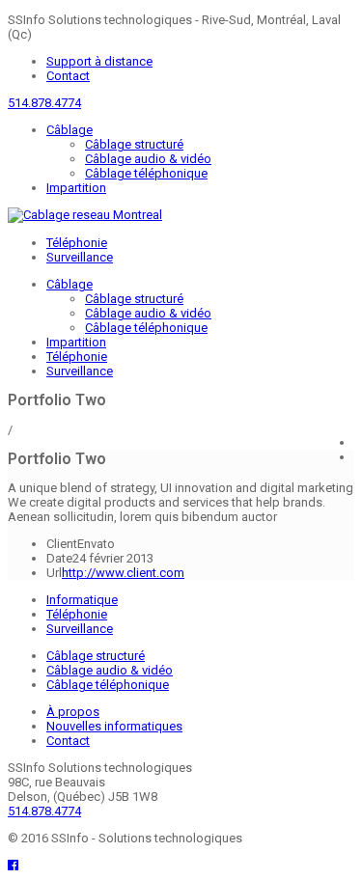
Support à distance (99, 61)
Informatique (82, 599)
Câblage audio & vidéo (148, 158)
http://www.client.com (123, 572)
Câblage (69, 130)
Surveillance (79, 257)
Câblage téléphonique (146, 173)
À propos (72, 711)
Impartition (76, 187)
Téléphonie (76, 242)
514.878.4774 (44, 103)
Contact (68, 76)
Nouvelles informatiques (114, 726)
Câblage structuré (134, 144)
